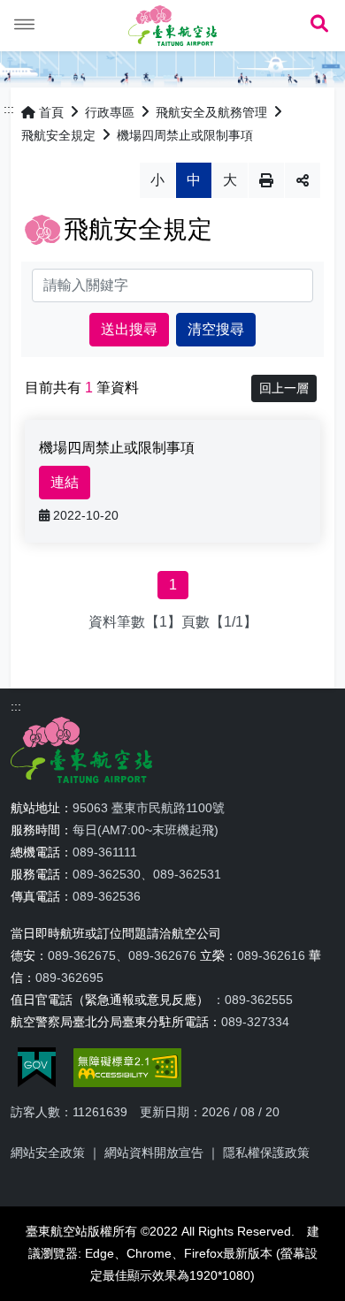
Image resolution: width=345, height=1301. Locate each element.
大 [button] (230, 179)
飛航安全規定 (58, 135)
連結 (64, 482)
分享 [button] (302, 180)
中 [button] (194, 179)
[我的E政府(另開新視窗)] (37, 1067)
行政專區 (109, 112)
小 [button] (157, 179)
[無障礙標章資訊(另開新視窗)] (127, 1067)
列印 (266, 180)
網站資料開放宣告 (153, 1152)
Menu (25, 25)
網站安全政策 (48, 1152)
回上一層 (284, 388)
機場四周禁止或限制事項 (185, 135)
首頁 (51, 112)
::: (9, 109)
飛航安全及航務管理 (211, 112)
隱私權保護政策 (266, 1152)
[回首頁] (172, 25)
